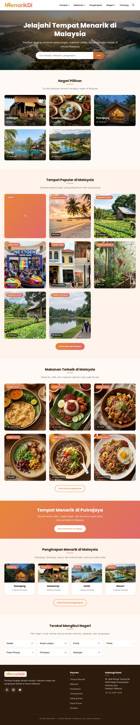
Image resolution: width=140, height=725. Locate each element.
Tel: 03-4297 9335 (113, 692)
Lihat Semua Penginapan (70, 602)
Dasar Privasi (76, 703)
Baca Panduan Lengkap (70, 528)
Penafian (74, 708)
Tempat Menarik (77, 679)
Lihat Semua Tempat (70, 346)
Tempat (63, 5)
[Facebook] (6, 689)
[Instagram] (13, 689)
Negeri (110, 5)
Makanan (78, 5)
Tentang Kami (76, 693)
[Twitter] (20, 689)
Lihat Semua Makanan (70, 488)
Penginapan (95, 5)
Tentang (124, 5)
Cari (99, 55)
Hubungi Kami (76, 698)
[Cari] (133, 5)
